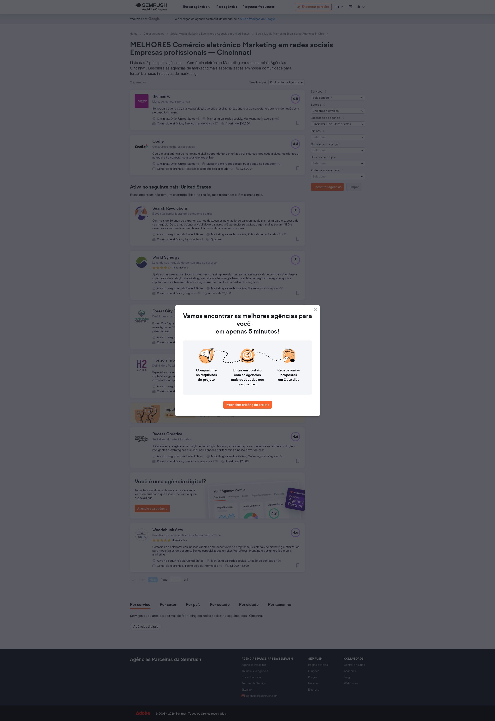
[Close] (315, 309)
